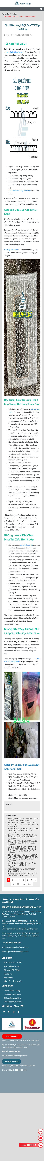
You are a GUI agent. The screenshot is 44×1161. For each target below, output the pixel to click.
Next (23, 884)
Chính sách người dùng (12, 1002)
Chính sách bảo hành (12, 994)
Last (29, 884)
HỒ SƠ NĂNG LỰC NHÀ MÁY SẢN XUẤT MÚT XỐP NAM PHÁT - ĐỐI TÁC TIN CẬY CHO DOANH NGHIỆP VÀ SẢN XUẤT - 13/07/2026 (23, 858)
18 (13, 884)
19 (18, 884)
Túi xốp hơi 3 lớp (11, 249)
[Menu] (2, 9)
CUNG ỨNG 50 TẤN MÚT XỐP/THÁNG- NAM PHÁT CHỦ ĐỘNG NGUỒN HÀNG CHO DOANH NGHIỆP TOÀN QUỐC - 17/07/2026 (22, 850)
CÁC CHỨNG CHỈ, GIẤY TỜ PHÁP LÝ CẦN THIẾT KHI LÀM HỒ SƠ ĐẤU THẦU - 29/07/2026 (23, 831)
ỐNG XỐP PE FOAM (11, 970)
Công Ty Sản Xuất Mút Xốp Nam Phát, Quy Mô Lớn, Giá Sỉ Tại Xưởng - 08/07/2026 (22, 865)
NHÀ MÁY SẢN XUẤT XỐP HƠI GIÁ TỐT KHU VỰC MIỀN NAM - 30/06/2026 (22, 874)
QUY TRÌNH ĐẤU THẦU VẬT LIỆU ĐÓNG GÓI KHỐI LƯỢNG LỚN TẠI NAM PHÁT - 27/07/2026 (22, 837)
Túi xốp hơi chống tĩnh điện (19, 190)
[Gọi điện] (40, 1145)
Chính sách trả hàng (11, 990)
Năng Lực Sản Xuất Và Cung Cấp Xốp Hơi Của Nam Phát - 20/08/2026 (23, 820)
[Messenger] (40, 1138)
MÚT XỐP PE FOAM (11, 966)
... (35, 880)
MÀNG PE (7, 974)
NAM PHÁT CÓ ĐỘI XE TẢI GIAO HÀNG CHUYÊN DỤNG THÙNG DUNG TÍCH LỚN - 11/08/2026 (23, 825)
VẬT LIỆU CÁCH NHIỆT (12, 981)
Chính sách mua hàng (12, 998)
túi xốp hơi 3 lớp (26, 545)
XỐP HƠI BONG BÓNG (12, 963)
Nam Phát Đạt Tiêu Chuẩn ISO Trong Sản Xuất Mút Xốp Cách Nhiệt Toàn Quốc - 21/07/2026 (23, 843)
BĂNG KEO (8, 977)
